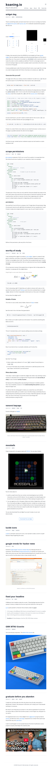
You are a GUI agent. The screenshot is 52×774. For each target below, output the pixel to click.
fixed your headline (15, 596)
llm (20, 253)
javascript (13, 253)
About (35, 8)
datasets (18, 154)
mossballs (10, 445)
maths (23, 253)
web (17, 253)
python (13, 17)
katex (32, 302)
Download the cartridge (26, 519)
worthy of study (13, 250)
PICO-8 (28, 451)
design (18, 408)
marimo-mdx (22, 23)
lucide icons (11, 527)
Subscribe (44, 8)
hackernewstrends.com (25, 551)
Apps (31, 8)
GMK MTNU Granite (15, 626)
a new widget (29, 256)
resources (17, 530)
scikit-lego (21, 718)
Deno (9, 93)
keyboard (13, 408)
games (13, 448)
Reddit (18, 411)
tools (13, 154)
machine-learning (19, 17)
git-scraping (9, 157)
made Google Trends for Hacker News (20, 549)
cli (15, 154)
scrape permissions (15, 151)
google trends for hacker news (20, 543)
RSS (39, 8)
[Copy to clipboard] (45, 85)
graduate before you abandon (20, 696)
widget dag (11, 14)
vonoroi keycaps (13, 405)
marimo (15, 23)
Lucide (7, 533)
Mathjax (23, 290)
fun (21, 408)
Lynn (7, 607)
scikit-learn (19, 720)
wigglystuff (10, 23)
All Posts (26, 8)
